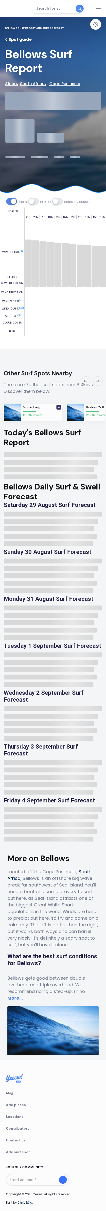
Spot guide (20, 39)
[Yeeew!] (16, 9)
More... (15, 998)
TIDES (22, 202)
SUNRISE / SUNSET (77, 202)
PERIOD (45, 202)
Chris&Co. (25, 1202)
